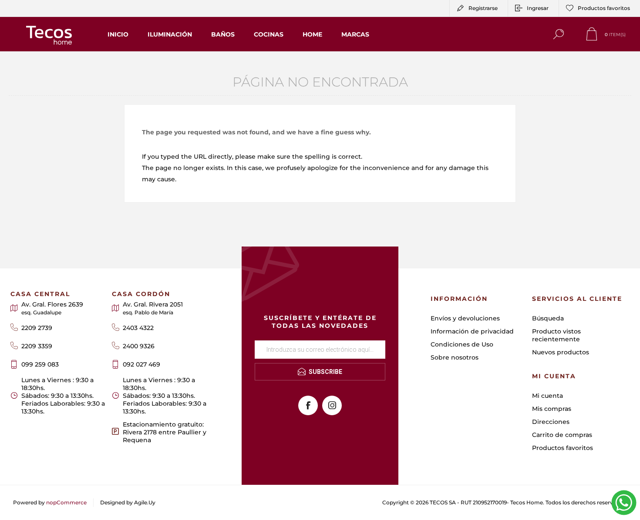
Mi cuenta (547, 396)
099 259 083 (40, 364)
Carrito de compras (562, 435)
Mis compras (551, 409)
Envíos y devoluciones (465, 318)
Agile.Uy (144, 502)
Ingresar (538, 8)
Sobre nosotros (454, 357)
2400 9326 (139, 346)
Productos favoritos (562, 448)
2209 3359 (36, 346)
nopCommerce (66, 502)
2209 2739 (36, 328)
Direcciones (550, 422)
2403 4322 (138, 328)
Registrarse (483, 8)
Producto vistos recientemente (556, 335)
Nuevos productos (560, 352)
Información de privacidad (472, 331)
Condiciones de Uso (462, 344)
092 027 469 (141, 364)
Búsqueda (548, 318)
